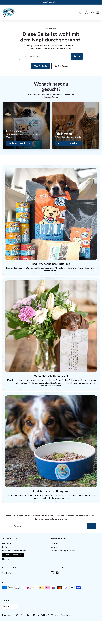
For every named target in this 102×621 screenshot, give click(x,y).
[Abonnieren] (91, 526)
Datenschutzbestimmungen (49, 519)
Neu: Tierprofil (49, 2)
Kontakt (5, 547)
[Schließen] (98, 2)
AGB (16, 615)
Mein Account (7, 559)
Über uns (54, 547)
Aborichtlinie (66, 615)
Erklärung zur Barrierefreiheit (14, 551)
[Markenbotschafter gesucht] (51, 326)
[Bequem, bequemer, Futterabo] (51, 214)
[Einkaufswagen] (92, 12)
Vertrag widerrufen (13, 555)
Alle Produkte (40, 66)
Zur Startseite (61, 66)
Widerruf (45, 615)
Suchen (77, 56)
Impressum (6, 615)
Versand (54, 615)
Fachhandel (7, 543)
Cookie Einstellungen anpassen (64, 551)
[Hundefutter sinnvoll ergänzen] (51, 441)
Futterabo (55, 543)
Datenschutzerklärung (30, 615)
